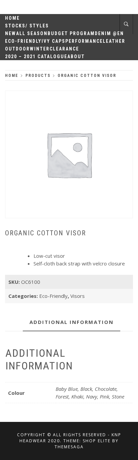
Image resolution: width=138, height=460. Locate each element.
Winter (40, 48)
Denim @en (109, 33)
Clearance (64, 48)
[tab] (71, 322)
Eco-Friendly (23, 41)
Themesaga (69, 447)
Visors (77, 296)
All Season (32, 33)
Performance (84, 41)
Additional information (71, 322)
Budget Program (71, 33)
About (76, 56)
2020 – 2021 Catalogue (36, 56)
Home (12, 18)
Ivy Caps (53, 41)
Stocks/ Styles (27, 25)
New (10, 33)
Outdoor (17, 48)
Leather (114, 41)
